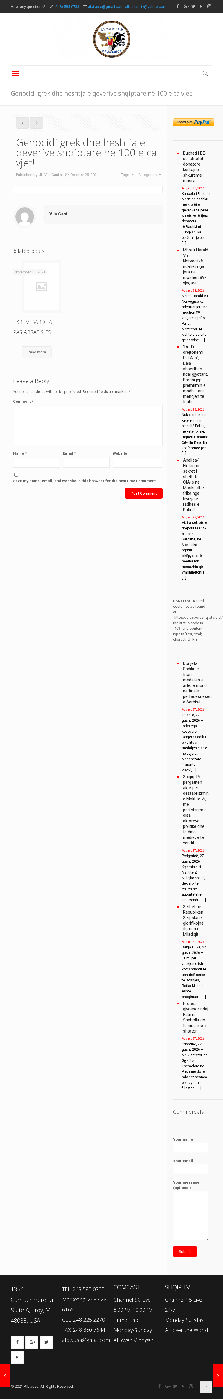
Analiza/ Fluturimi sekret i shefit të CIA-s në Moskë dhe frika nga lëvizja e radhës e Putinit (193, 485)
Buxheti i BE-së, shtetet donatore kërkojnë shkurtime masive (195, 166)
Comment (23, 401)
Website (120, 453)
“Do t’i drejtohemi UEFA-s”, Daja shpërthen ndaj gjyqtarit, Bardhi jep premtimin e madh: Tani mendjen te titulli (195, 374)
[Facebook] (178, 6)
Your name (183, 1139)
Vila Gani (51, 175)
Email (69, 453)
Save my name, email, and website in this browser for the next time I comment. (85, 481)
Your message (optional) (186, 1185)
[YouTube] (201, 6)
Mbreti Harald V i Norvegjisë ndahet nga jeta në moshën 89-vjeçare (195, 266)
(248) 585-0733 (66, 6)
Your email (183, 1161)
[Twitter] (193, 6)
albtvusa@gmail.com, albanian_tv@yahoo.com (127, 6)
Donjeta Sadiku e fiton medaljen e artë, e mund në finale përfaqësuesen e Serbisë (195, 683)
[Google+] (186, 6)
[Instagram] (209, 6)
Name (20, 453)
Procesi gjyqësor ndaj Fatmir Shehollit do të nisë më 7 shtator (195, 1017)
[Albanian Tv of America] (111, 39)
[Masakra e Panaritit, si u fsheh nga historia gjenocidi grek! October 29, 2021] (218, 1375)
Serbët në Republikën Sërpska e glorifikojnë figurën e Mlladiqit (193, 920)
